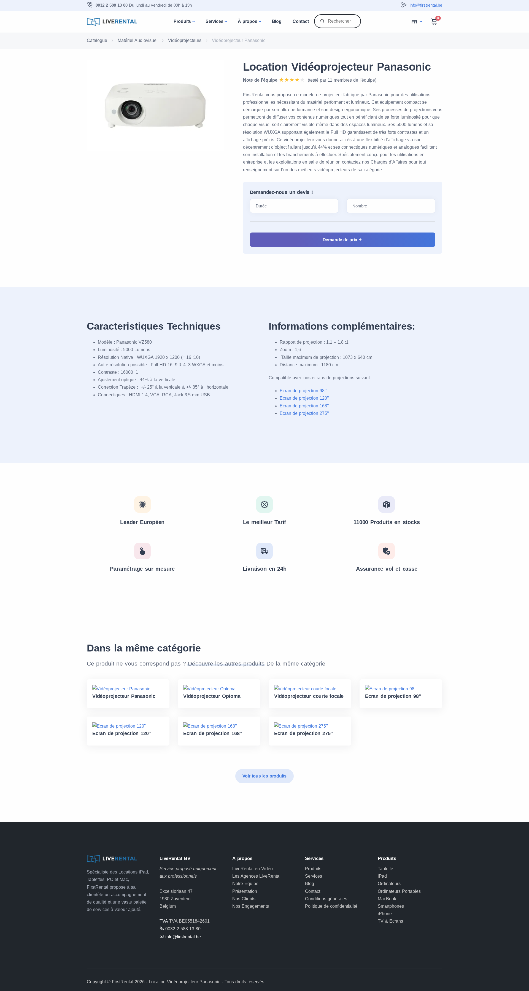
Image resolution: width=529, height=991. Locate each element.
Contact (301, 21)
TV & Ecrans (390, 921)
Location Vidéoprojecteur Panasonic (337, 67)
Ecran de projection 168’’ (304, 406)
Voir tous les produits (264, 776)
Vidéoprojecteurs (184, 40)
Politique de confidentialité (331, 906)
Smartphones (391, 906)
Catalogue (97, 40)
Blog (277, 21)
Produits (182, 21)
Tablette (385, 868)
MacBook (387, 898)
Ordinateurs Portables (399, 891)
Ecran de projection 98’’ (303, 390)
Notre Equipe (245, 883)
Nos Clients (243, 898)
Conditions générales (326, 898)
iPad (382, 876)
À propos (247, 21)
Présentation (244, 891)
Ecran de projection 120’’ (304, 398)
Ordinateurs (389, 883)
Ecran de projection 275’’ (304, 413)
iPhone (385, 913)
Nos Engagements (250, 906)
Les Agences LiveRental (256, 876)
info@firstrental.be (426, 5)
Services (214, 21)
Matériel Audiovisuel (138, 40)
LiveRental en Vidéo (252, 868)
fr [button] (415, 22)
